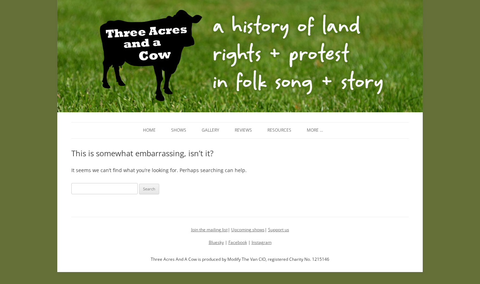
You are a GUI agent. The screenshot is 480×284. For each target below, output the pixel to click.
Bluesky (216, 242)
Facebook (237, 242)
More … (315, 130)
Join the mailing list (209, 230)
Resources (279, 130)
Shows (178, 130)
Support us (278, 230)
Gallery (210, 130)
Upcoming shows (248, 230)
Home (149, 130)
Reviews (243, 130)
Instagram (262, 242)
